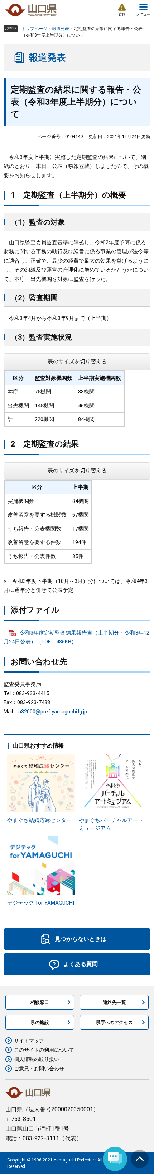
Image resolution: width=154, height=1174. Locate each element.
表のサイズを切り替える (77, 361)
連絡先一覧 (114, 1002)
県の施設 (39, 1022)
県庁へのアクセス (114, 1022)
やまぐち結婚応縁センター (39, 820)
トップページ (34, 28)
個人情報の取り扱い (36, 1059)
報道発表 (60, 28)
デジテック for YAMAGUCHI (40, 903)
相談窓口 (39, 1002)
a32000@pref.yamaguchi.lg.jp (52, 711)
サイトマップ (29, 1040)
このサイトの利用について (44, 1050)
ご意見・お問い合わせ (39, 1068)
